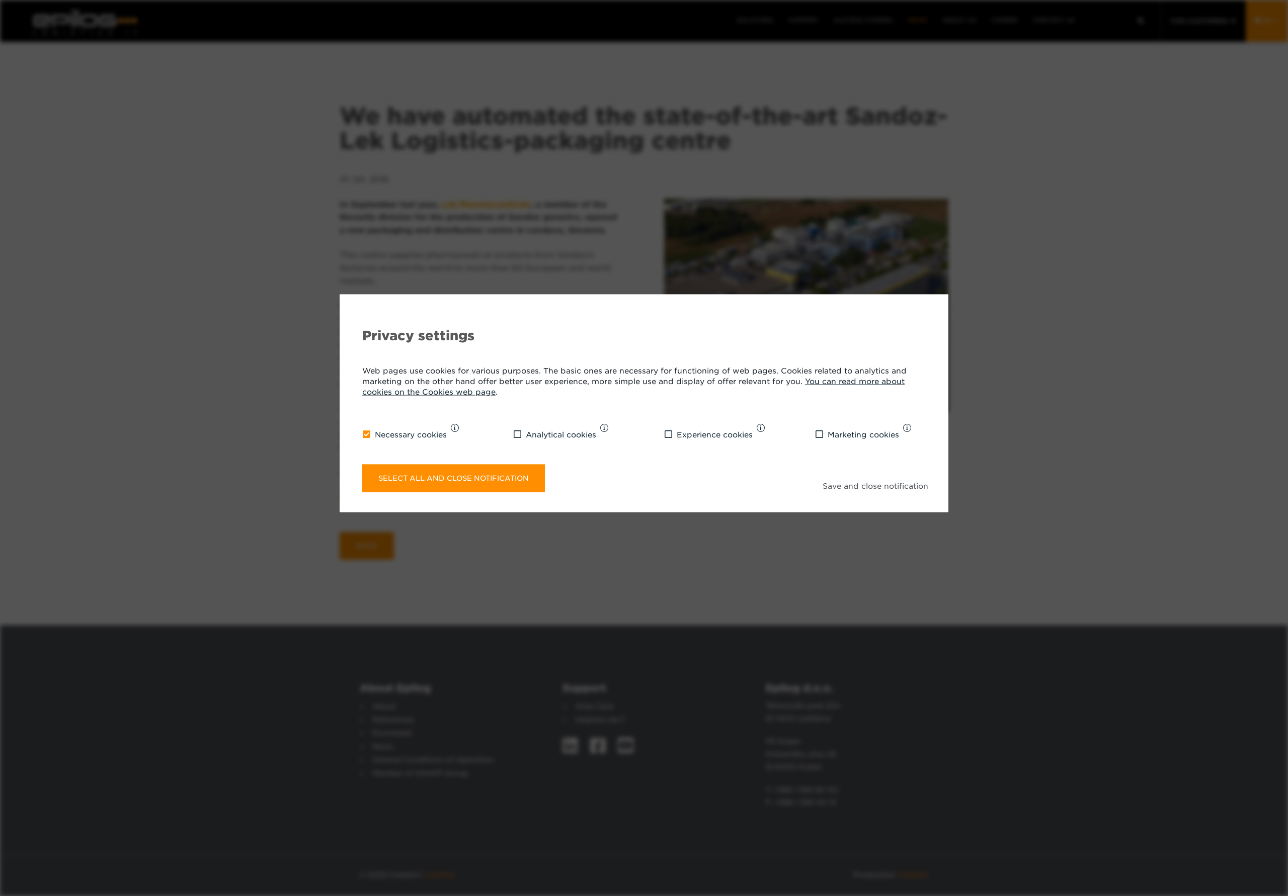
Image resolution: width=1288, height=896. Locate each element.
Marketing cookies (863, 434)
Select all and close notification (453, 478)
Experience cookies (715, 434)
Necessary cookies (411, 434)
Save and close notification (875, 486)
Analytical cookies (561, 434)
